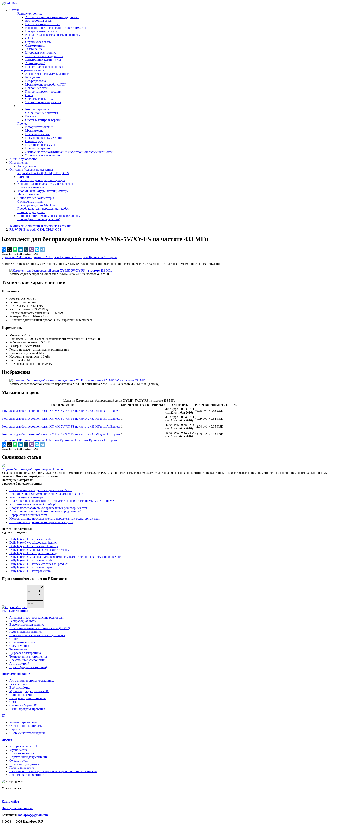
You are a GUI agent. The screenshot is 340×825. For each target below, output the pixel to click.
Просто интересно (37, 148)
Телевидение (33, 49)
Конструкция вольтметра (26, 497)
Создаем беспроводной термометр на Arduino (32, 469)
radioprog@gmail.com (33, 815)
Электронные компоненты (43, 59)
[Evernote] (15, 249)
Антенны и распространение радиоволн (52, 17)
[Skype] (37, 249)
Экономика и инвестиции (42, 155)
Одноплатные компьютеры (35, 198)
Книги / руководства (23, 159)
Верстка (30, 116)
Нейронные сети (36, 88)
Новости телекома (37, 134)
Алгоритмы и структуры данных (47, 73)
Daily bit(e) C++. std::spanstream (30, 571)
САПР (29, 38)
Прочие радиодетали (31, 212)
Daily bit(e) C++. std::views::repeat (31, 567)
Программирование (30, 70)
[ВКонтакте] (4, 249)
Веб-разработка (35, 81)
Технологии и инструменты (44, 56)
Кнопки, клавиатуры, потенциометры (42, 191)
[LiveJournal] (26, 249)
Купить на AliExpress (16, 257)
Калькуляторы (26, 166)
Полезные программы (40, 144)
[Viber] (31, 249)
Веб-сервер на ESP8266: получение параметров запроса (46, 493)
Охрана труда (34, 141)
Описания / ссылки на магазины (31, 169)
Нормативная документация (44, 137)
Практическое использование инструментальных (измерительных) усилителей (62, 500)
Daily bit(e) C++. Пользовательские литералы (39, 549)
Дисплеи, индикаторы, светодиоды (41, 180)
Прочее (22, 123)
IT (18, 105)
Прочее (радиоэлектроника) (44, 66)
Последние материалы (17, 808)
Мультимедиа (34, 130)
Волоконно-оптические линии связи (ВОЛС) (55, 27)
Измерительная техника (41, 31)
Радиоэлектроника (29, 13)
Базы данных (34, 77)
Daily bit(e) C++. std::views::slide (30, 539)
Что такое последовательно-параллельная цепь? (41, 522)
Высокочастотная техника (42, 24)
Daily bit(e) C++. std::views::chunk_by (33, 546)
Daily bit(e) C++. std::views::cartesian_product (38, 564)
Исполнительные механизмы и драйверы (53, 34)
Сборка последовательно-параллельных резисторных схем (48, 508)
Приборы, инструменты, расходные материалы (49, 215)
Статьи (14, 10)
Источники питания (30, 187)
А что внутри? (35, 63)
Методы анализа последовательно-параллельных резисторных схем (54, 518)
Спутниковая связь (38, 42)
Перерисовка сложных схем (28, 515)
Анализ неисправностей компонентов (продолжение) (45, 511)
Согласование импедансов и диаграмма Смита (40, 490)
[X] (9, 249)
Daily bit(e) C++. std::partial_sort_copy (33, 553)
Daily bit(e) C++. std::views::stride (30, 560)
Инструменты (18, 162)
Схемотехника (35, 45)
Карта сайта (10, 801)
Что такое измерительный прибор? (32, 504)
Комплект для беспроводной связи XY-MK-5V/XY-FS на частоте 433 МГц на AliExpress (61, 410)
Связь (29, 95)
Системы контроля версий (43, 120)
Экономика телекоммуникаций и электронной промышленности (69, 151)
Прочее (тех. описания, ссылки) (38, 219)
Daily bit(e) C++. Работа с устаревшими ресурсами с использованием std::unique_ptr (65, 556)
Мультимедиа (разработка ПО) (45, 84)
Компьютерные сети (39, 109)
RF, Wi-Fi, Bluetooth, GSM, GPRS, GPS (43, 173)
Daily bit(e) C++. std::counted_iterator (33, 542)
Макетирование (28, 194)
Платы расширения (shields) (36, 205)
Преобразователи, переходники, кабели (43, 208)
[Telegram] (42, 249)
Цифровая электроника (40, 52)
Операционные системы (41, 112)
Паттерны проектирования (43, 91)
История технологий (39, 127)
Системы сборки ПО (39, 98)
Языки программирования (43, 102)
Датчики (23, 176)
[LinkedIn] (20, 249)
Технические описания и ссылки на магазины (40, 226)
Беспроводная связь (38, 20)
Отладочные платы (30, 201)
